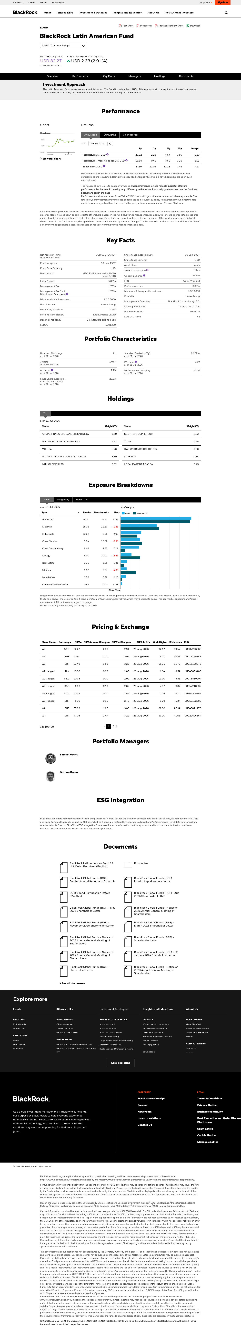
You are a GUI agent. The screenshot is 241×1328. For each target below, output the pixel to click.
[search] (225, 13)
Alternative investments (110, 1045)
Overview (52, 76)
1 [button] (108, 726)
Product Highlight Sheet (171, 26)
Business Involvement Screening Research (71, 1206)
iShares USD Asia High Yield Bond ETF (74, 1045)
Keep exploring (120, 1063)
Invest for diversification (111, 1033)
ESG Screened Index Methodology (112, 1206)
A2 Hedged (48, 671)
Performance (80, 76)
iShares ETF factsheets (67, 1033)
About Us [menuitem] (153, 13)
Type (44, 513)
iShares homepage (65, 1024)
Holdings (159, 76)
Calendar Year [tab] (130, 135)
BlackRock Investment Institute (157, 1037)
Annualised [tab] (90, 135)
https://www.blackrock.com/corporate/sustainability (67, 1180)
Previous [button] (105, 726)
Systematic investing (109, 1037)
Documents (186, 76)
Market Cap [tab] (82, 500)
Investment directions (153, 1033)
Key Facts (109, 76)
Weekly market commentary (156, 1024)
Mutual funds (19, 1024)
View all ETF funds (64, 1028)
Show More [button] (114, 590)
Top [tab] (45, 413)
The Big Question (151, 1045)
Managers (134, 76)
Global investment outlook (155, 1028)
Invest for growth (107, 1024)
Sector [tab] (46, 500)
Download (195, 26)
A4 (43, 708)
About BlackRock (193, 1024)
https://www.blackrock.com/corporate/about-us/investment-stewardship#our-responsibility (146, 1180)
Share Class (48, 642)
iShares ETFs (19, 1028)
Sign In (221, 2)
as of (84, 143)
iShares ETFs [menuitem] (65, 13)
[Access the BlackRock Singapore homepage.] (31, 1101)
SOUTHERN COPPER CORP (139, 434)
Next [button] (116, 726)
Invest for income (108, 1028)
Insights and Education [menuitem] (127, 13)
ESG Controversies (141, 1206)
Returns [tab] (87, 125)
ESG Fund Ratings (159, 1203)
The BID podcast (150, 1041)
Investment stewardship (197, 1028)
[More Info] (107, 154)
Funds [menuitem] (47, 13)
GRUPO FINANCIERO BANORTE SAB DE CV (65, 434)
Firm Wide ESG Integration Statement (87, 825)
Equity (16, 1040)
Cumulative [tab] (110, 135)
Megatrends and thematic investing (116, 1041)
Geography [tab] (63, 500)
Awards (189, 1037)
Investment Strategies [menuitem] (93, 13)
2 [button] (113, 726)
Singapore (205, 3)
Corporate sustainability (197, 1033)
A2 (43, 649)
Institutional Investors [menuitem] (179, 13)
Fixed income (19, 1045)
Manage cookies (207, 1142)
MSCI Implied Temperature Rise (168, 1206)
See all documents (73, 983)
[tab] (59, 143)
